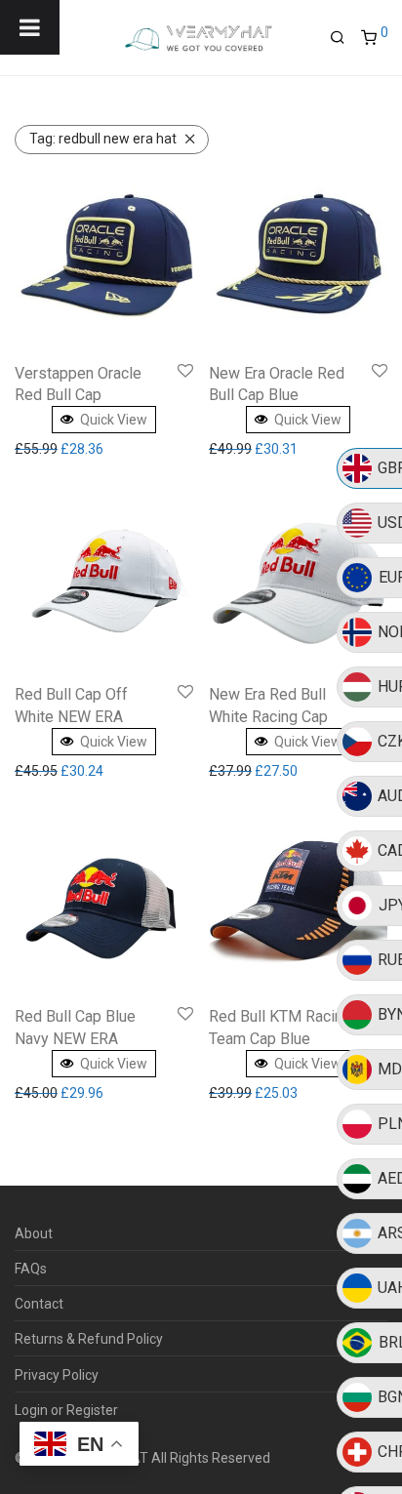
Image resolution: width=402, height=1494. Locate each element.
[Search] (345, 38)
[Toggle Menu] (30, 27)
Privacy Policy (57, 1375)
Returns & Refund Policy (89, 1339)
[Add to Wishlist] (185, 372)
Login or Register (66, 1410)
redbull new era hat (103, 138)
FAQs (31, 1268)
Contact (39, 1304)
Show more (54, 449)
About (34, 1233)
